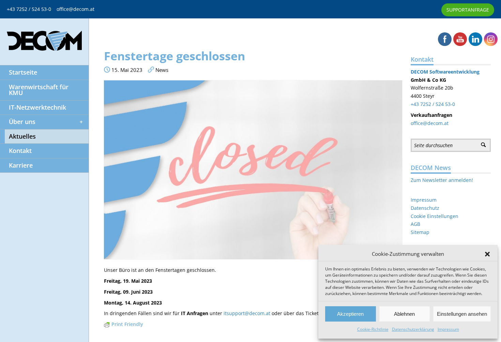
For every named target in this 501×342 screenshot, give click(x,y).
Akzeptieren (350, 314)
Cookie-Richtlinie (373, 329)
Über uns (22, 122)
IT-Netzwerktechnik (37, 107)
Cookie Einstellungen (434, 216)
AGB (415, 224)
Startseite (23, 72)
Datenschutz (425, 208)
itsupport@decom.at (247, 313)
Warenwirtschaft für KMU (39, 90)
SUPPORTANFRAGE (467, 9)
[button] (487, 254)
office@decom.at (75, 9)
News (161, 70)
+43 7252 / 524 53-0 (32, 9)
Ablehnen (404, 314)
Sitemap (420, 232)
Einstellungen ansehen (462, 314)
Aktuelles (22, 136)
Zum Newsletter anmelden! (442, 180)
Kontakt (20, 150)
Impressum (448, 329)
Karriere (21, 165)
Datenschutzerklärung (413, 329)
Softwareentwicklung (454, 71)
